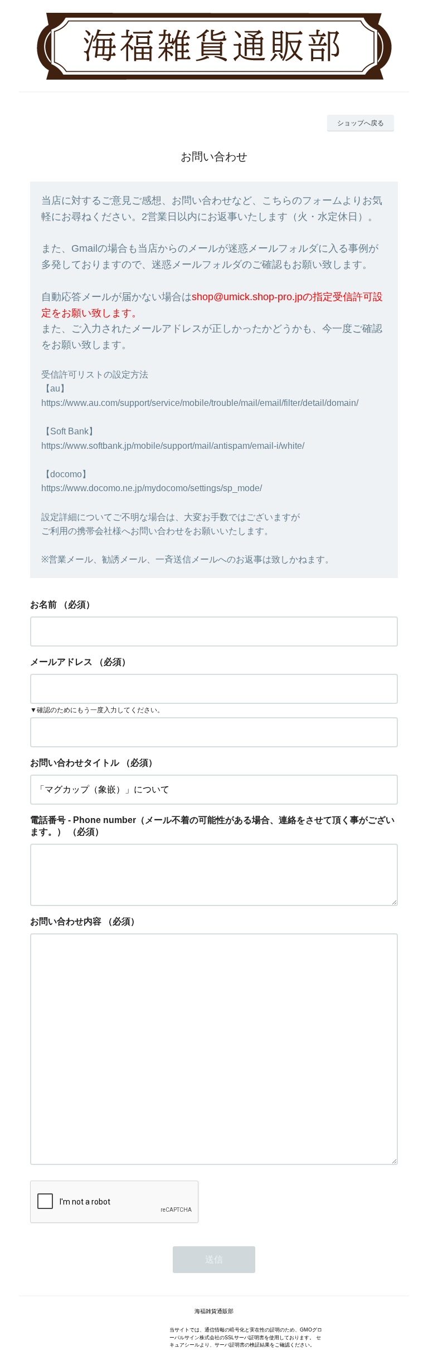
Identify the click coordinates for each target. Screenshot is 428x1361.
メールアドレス (61, 662)
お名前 (43, 604)
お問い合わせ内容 (65, 921)
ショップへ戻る (360, 123)
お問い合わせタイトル (74, 762)
